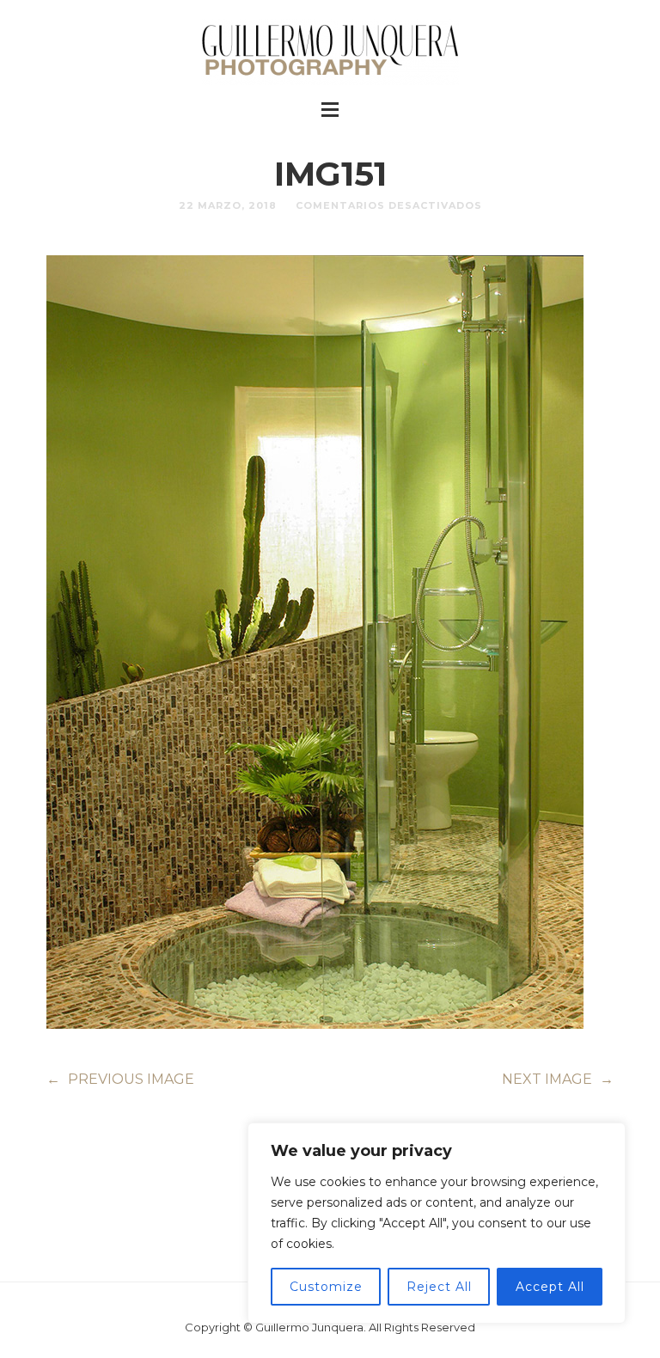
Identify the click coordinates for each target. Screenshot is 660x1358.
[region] (437, 1223)
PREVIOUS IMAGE (120, 1079)
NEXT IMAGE (558, 1079)
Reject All (439, 1286)
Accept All (550, 1286)
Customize (326, 1286)
